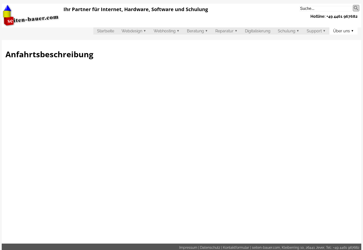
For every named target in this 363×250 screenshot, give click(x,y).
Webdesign (133, 31)
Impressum (188, 247)
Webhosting (167, 31)
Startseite (105, 31)
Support (316, 31)
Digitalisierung (257, 31)
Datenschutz (210, 247)
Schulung (288, 31)
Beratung (197, 31)
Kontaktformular (236, 247)
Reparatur (226, 31)
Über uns (343, 31)
